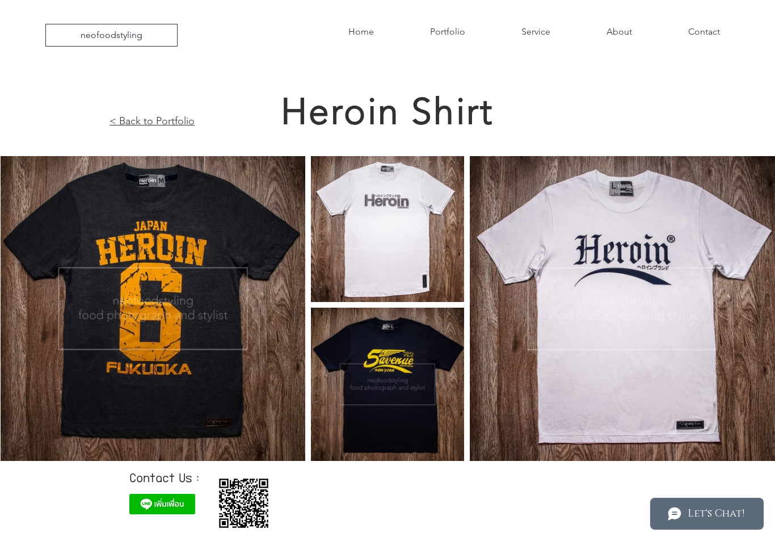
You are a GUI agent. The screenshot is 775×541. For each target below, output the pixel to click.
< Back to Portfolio (152, 121)
